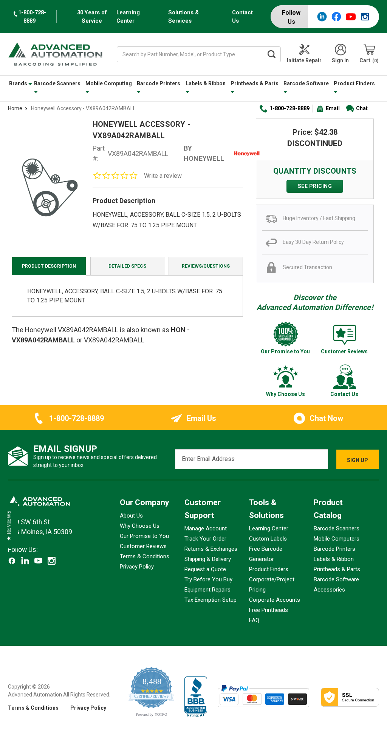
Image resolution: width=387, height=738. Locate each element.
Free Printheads (268, 610)
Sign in (340, 60)
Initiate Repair (304, 60)
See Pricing (315, 186)
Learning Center (128, 16)
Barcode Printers (158, 83)
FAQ (254, 620)
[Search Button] (271, 54)
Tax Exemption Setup (210, 599)
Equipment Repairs (207, 589)
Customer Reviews (143, 546)
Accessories (329, 589)
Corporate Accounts (274, 599)
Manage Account (205, 528)
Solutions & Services (183, 16)
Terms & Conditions (144, 556)
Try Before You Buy (208, 579)
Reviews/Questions (206, 266)
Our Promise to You (144, 536)
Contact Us (242, 16)
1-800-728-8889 (289, 108)
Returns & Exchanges (210, 548)
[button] (9, 525)
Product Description (49, 266)
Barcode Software (306, 83)
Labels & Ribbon (206, 83)
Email (333, 108)
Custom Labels (268, 538)
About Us (131, 515)
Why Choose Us (139, 525)
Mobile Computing (108, 83)
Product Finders (354, 83)
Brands (18, 83)
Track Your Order (205, 538)
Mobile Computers (336, 538)
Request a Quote (205, 569)
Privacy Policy (137, 566)
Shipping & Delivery (207, 559)
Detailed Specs (127, 266)
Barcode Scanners (57, 83)
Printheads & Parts (255, 83)
